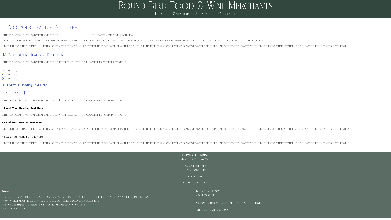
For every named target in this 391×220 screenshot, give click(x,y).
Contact (227, 13)
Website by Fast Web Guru (212, 209)
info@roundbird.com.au (195, 182)
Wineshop (180, 13)
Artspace (203, 13)
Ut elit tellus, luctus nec (75, 35)
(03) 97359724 (195, 176)
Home (160, 13)
